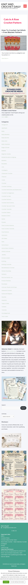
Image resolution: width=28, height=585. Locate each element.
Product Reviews (6, 280)
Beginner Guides (6, 154)
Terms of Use (4, 547)
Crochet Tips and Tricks (8, 206)
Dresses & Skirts (6, 215)
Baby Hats (4, 141)
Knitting (4, 261)
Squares (4, 297)
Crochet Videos (6, 212)
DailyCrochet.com (11, 351)
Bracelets (4, 163)
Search (4, 405)
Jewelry (4, 254)
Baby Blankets (5, 134)
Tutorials (4, 310)
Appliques (4, 128)
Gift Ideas (4, 238)
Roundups (4, 284)
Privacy (3, 545)
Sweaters (4, 300)
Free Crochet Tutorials (8, 228)
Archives (4, 414)
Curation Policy (5, 538)
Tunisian (4, 306)
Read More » (5, 58)
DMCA (2, 536)
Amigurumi (5, 124)
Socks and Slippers (7, 293)
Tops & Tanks (5, 303)
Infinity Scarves (6, 251)
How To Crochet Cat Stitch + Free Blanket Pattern (14, 31)
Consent (6, 582)
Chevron (4, 176)
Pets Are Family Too (7, 277)
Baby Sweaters (6, 144)
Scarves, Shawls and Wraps (9, 287)
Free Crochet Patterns (7, 34)
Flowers (4, 222)
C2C (3, 167)
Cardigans (4, 170)
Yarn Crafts (5, 316)
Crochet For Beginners (8, 193)
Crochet (4, 183)
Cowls (3, 180)
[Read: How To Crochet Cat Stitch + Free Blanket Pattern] (14, 43)
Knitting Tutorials (6, 264)
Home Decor (5, 245)
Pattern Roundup (6, 271)
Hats (3, 241)
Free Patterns (5, 232)
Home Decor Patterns (8, 248)
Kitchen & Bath (6, 258)
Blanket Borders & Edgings (9, 157)
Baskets (4, 150)
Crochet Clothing (6, 186)
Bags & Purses (5, 147)
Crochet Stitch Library (8, 202)
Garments (4, 235)
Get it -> (5, 117)
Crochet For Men (6, 196)
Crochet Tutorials (6, 209)
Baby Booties (5, 137)
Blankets (4, 160)
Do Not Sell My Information (17, 582)
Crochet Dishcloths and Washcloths (12, 189)
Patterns (4, 274)
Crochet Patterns (6, 199)
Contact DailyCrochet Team (9, 540)
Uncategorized (6, 313)
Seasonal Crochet (7, 290)
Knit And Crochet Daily (11, 5)
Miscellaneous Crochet (8, 267)
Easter (3, 219)
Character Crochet (7, 173)
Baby (3, 131)
